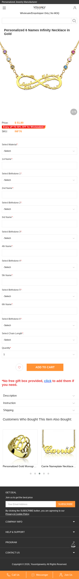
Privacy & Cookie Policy (17, 514)
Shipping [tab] (8, 410)
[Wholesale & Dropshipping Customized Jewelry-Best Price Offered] (39, 8)
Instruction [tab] (9, 402)
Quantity (6, 348)
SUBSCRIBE (65, 504)
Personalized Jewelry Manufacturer (19, 2)
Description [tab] (10, 395)
